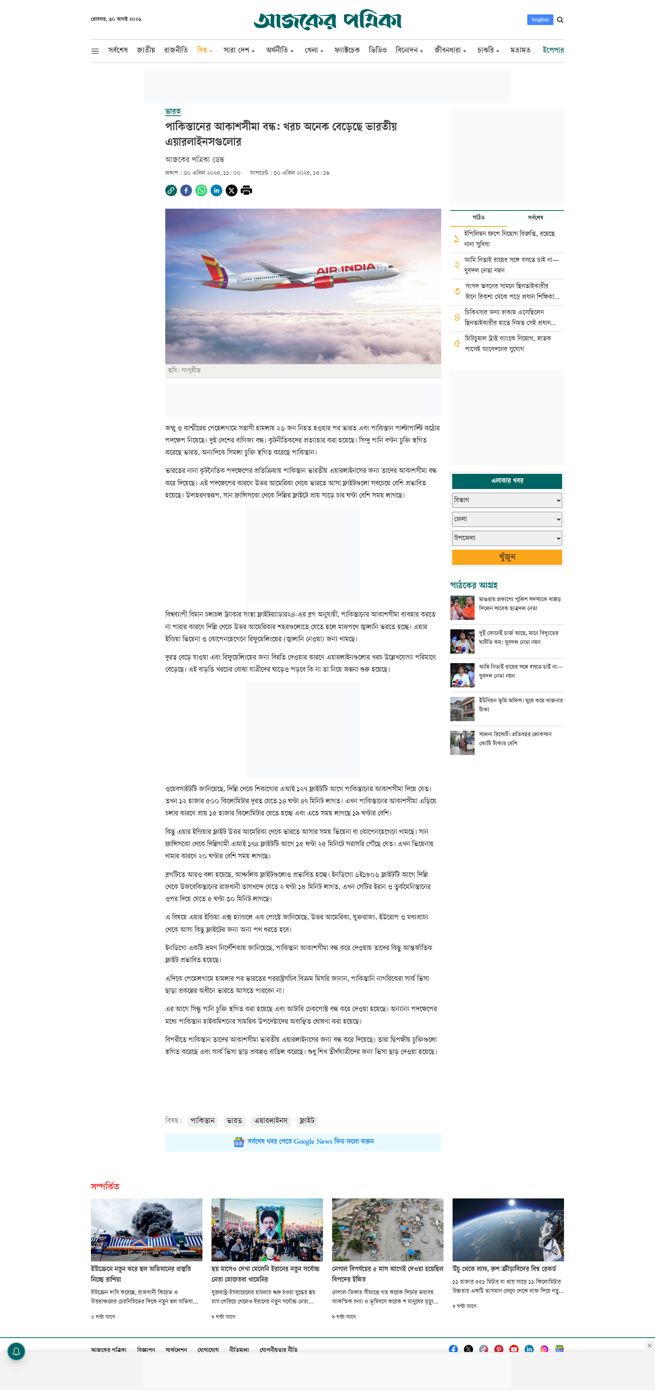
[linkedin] (216, 190)
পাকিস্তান (203, 1122)
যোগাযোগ (208, 1351)
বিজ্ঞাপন (146, 1351)
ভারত (234, 1122)
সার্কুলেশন (176, 1351)
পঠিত (479, 218)
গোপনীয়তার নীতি (279, 1351)
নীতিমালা (239, 1351)
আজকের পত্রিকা (109, 1351)
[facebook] (186, 190)
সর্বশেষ (535, 218)
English (540, 19)
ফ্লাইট (307, 1122)
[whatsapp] (201, 190)
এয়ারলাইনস (271, 1122)
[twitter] (232, 190)
